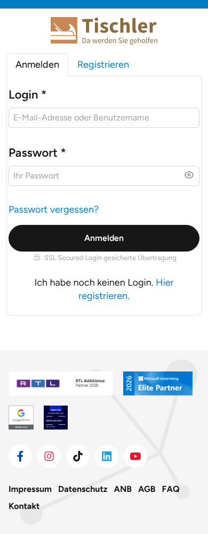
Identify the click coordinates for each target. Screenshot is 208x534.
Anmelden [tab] (37, 64)
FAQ (171, 489)
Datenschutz (82, 489)
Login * (27, 94)
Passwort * (37, 152)
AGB (147, 489)
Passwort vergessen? (54, 209)
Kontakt (24, 506)
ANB (123, 489)
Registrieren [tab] (103, 64)
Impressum (30, 489)
